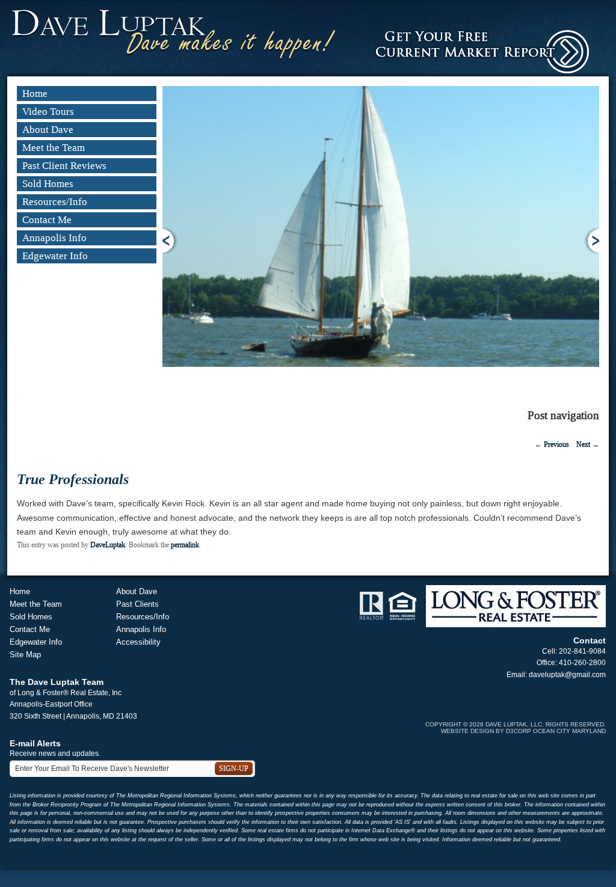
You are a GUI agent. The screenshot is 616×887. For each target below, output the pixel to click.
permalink (185, 545)
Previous (169, 241)
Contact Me (47, 220)
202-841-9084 (582, 651)
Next (591, 241)
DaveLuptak (107, 545)
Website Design (467, 731)
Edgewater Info (55, 256)
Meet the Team (53, 147)
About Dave (47, 129)
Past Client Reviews (64, 165)
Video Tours (48, 111)
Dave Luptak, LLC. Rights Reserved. (545, 724)
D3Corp (518, 731)
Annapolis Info (54, 238)
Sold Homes (47, 183)
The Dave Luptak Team (56, 682)
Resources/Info (54, 201)
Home (35, 93)
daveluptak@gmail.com (567, 675)
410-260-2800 (582, 662)
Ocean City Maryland (569, 731)
